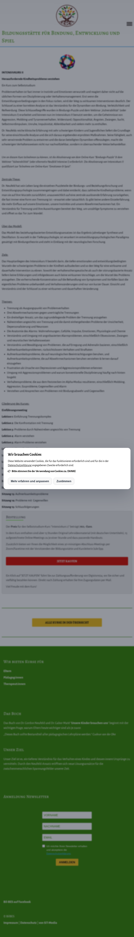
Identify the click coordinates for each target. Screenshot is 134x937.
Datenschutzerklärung (20, 465)
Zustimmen (64, 481)
